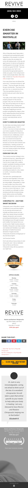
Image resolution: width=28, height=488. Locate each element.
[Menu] (14, 485)
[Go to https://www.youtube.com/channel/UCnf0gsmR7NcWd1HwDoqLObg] (16, 16)
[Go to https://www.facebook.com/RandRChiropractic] (12, 16)
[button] (14, 362)
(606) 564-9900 (14, 11)
